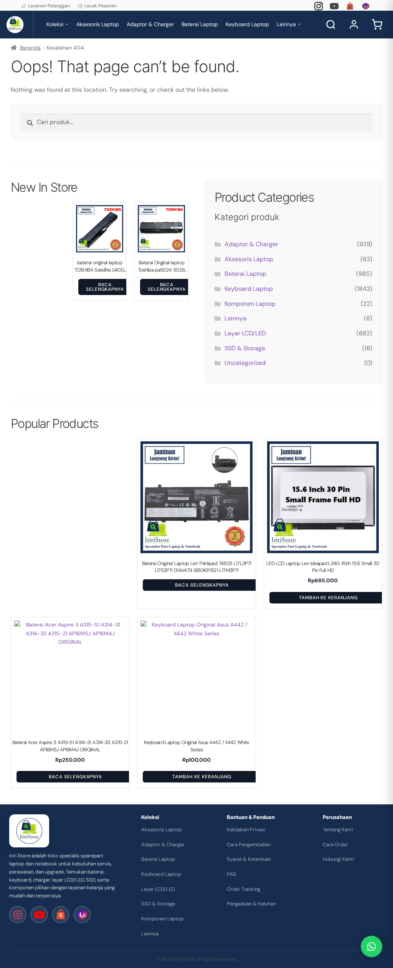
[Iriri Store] (29, 830)
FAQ (231, 874)
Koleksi (54, 24)
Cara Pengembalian (249, 844)
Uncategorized (245, 363)
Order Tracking (243, 889)
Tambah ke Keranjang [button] (328, 598)
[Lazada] (366, 6)
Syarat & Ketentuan (249, 859)
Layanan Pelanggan (49, 6)
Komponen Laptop (250, 304)
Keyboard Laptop (247, 24)
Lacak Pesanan (100, 6)
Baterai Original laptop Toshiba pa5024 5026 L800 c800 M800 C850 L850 (161, 266)
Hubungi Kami (338, 859)
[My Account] (354, 25)
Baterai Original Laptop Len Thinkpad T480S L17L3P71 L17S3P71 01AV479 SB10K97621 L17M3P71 (196, 567)
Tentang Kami (338, 829)
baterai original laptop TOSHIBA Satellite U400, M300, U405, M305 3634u (99, 266)
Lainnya (286, 24)
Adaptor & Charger (150, 24)
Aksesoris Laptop (97, 24)
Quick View (103, 248)
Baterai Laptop (200, 24)
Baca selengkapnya (105, 287)
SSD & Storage (245, 348)
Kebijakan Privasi (246, 829)
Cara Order (335, 844)
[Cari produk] (331, 25)
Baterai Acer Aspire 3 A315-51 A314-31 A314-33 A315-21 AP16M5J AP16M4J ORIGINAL (70, 746)
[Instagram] (318, 6)
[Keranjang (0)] (377, 25)
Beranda (30, 47)
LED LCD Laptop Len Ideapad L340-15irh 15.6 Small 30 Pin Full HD (323, 567)
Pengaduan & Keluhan (251, 903)
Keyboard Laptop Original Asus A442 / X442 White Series (196, 746)
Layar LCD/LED (245, 333)
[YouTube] (334, 6)
